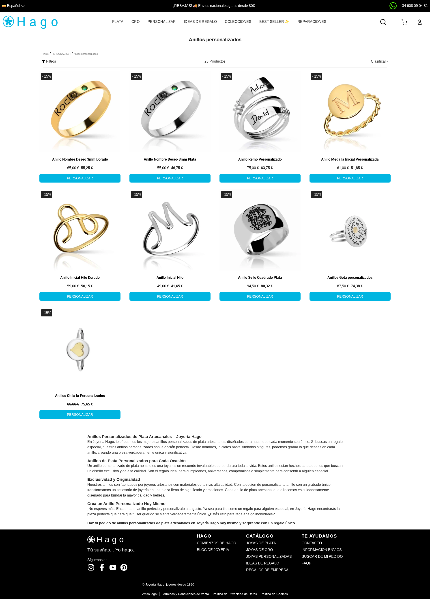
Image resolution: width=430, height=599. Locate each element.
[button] (54, 6)
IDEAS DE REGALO (200, 22)
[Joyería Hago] (30, 22)
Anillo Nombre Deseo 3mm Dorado (80, 159)
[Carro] (404, 22)
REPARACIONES (311, 22)
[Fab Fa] (123, 567)
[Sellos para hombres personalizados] (260, 229)
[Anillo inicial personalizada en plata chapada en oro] (350, 111)
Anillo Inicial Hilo (170, 277)
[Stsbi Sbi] (91, 567)
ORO (135, 22)
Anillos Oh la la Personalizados (80, 396)
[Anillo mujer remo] (260, 111)
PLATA (117, 22)
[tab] (117, 21)
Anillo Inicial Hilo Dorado (80, 277)
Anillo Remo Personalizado (260, 159)
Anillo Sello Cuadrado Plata (260, 277)
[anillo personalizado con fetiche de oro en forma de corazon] (350, 229)
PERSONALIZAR (162, 22)
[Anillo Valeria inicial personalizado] (170, 229)
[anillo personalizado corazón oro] (80, 348)
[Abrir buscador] (383, 22)
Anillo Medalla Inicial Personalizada (350, 159)
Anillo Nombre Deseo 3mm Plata (170, 159)
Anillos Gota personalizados (349, 277)
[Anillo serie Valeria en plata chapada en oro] (80, 229)
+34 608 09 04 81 (414, 6)
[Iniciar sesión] (420, 22)
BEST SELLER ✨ (274, 22)
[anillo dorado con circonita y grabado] (80, 111)
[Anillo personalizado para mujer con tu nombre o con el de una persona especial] (170, 111)
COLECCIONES (238, 22)
